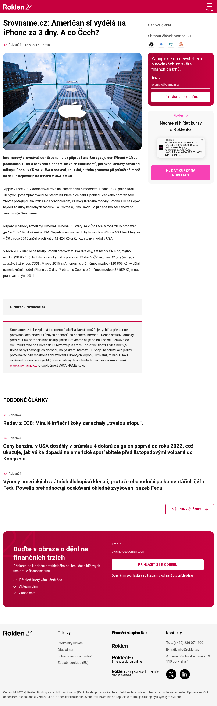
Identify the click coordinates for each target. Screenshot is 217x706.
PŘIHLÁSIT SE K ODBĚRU (180, 97)
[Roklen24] (5, 45)
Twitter (171, 674)
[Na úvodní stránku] (18, 7)
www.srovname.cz (23, 365)
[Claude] (181, 44)
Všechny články (186, 509)
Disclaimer (66, 650)
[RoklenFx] (127, 659)
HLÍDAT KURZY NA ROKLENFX (180, 172)
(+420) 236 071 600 (188, 643)
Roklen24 (15, 44)
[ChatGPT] (151, 44)
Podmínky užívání (70, 643)
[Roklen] (120, 646)
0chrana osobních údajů (75, 656)
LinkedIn (185, 674)
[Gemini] (161, 44)
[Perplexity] (171, 44)
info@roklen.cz (189, 650)
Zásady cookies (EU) (73, 663)
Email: (155, 77)
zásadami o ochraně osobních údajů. (169, 575)
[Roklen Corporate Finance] (135, 673)
